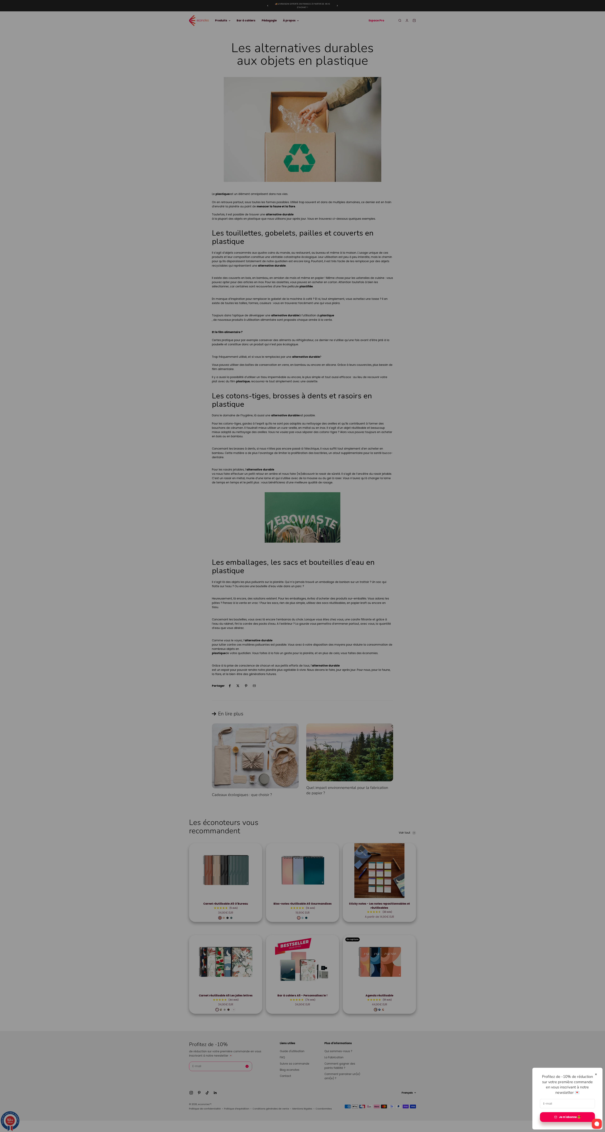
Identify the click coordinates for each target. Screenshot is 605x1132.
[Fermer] (595, 1074)
